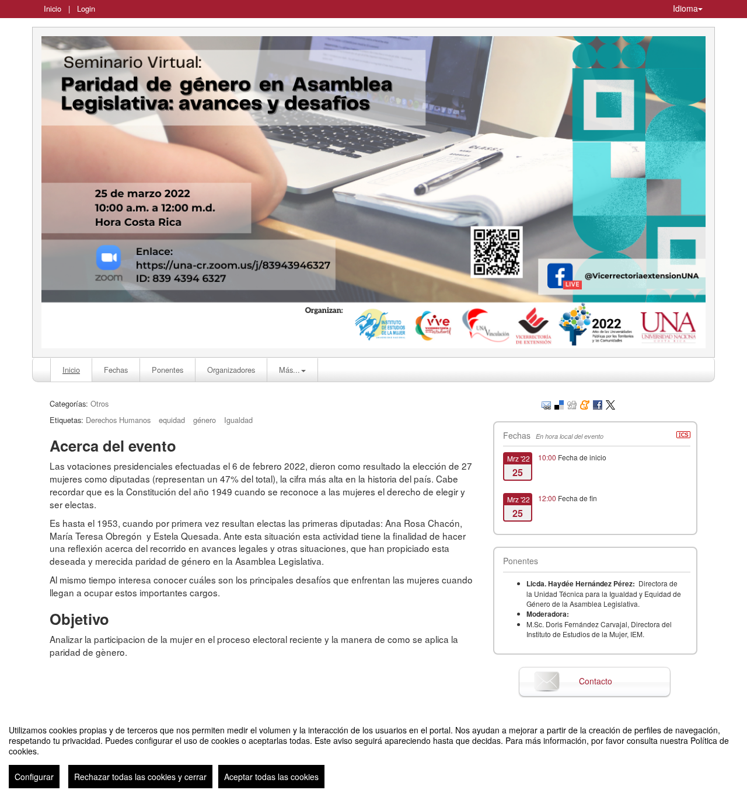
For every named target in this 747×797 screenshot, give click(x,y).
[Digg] (572, 403)
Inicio (52, 8)
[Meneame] (584, 403)
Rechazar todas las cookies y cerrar (140, 776)
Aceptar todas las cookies (271, 776)
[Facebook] (597, 403)
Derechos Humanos (118, 419)
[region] (373, 752)
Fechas (116, 369)
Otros (99, 403)
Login (86, 8)
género (204, 419)
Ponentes (167, 369)
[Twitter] (610, 403)
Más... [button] (289, 369)
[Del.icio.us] (559, 403)
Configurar (34, 776)
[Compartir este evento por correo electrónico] (546, 403)
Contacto (595, 681)
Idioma (685, 8)
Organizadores (231, 369)
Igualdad (238, 419)
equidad (172, 419)
